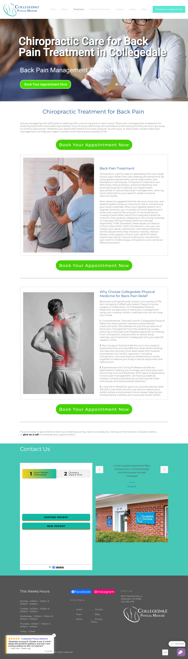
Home (79, 609)
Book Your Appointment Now (45, 84)
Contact (99, 609)
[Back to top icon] (165, 652)
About (79, 619)
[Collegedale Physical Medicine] (21, 9)
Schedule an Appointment (168, 9)
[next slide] (164, 469)
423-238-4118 (127, 601)
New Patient (56, 526)
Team (79, 614)
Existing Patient (56, 517)
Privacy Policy (96, 620)
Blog (97, 614)
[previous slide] (99, 469)
